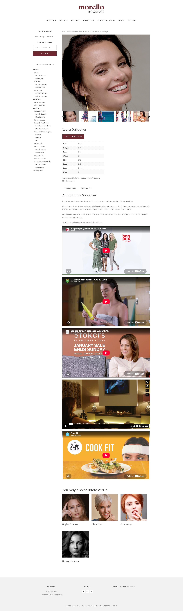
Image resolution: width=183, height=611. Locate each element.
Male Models (38, 144)
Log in (114, 606)
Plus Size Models (40, 158)
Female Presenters (93, 32)
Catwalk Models (39, 111)
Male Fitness (39, 167)
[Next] (149, 117)
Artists (76, 32)
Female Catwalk (40, 114)
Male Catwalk (40, 117)
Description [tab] (70, 188)
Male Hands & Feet (42, 129)
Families (38, 138)
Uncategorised (38, 170)
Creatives (37, 99)
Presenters (82, 32)
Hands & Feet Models (41, 123)
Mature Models (39, 147)
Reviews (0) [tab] (86, 188)
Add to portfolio (73, 137)
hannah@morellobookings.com (51, 595)
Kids (36, 141)
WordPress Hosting (91, 606)
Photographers (39, 105)
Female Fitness (40, 164)
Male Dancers (40, 87)
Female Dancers (41, 84)
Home (64, 32)
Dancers (37, 81)
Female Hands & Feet (42, 126)
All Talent (70, 32)
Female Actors (40, 75)
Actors (36, 72)
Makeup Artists (39, 102)
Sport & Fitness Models (42, 161)
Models (64, 181)
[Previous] (63, 117)
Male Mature (39, 153)
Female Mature (40, 150)
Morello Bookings (91, 8)
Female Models (80, 178)
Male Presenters (41, 96)
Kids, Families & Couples (42, 132)
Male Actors (39, 78)
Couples (38, 135)
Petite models (39, 155)
